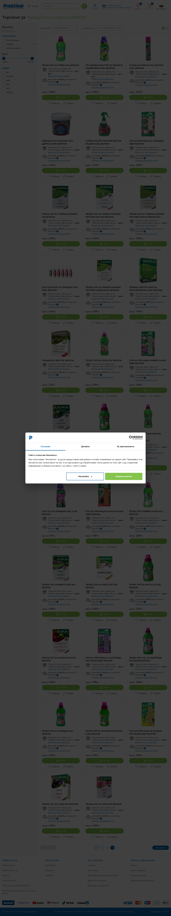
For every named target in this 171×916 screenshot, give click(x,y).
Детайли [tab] (85, 446)
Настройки (83, 476)
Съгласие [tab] (45, 446)
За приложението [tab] (125, 446)
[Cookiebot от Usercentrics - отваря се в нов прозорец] (131, 438)
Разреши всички (124, 476)
